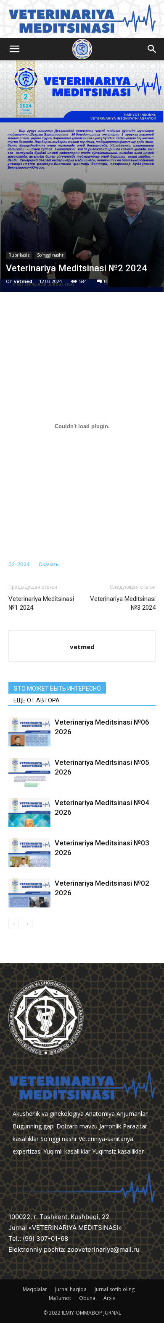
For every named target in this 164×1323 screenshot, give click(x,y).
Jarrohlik (110, 1126)
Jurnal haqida (71, 1289)
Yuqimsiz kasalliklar (118, 1151)
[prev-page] (13, 924)
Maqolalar (35, 1289)
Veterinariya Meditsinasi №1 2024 (41, 603)
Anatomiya (100, 1114)
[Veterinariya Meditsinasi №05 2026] (29, 772)
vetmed (23, 281)
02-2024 (19, 564)
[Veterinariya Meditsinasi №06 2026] (29, 731)
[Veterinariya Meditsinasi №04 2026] (29, 812)
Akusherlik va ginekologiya (48, 1114)
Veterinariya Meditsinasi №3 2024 (123, 603)
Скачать (49, 564)
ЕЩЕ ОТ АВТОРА (36, 700)
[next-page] (27, 924)
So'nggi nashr (50, 255)
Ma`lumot (60, 1298)
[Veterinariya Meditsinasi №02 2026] (29, 893)
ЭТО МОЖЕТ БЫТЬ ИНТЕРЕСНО (57, 688)
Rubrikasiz (19, 255)
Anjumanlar (132, 1114)
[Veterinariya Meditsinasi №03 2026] (29, 852)
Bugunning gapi (34, 1126)
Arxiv (109, 1298)
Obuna (87, 1298)
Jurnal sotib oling (115, 1289)
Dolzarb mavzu (77, 1126)
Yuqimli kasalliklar (66, 1151)
